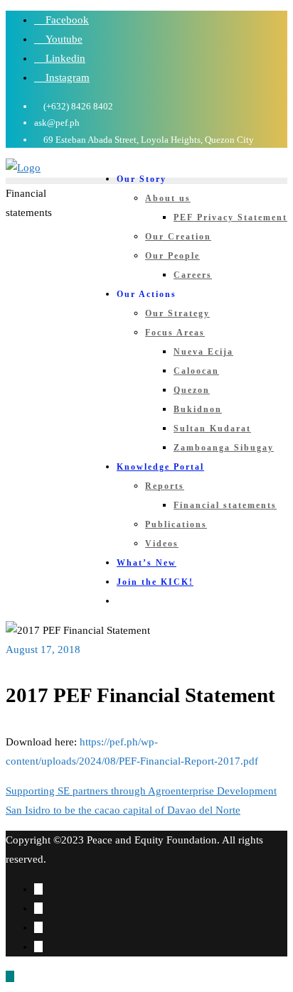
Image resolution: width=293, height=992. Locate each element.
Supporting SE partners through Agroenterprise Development (141, 791)
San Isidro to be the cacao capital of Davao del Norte (123, 810)
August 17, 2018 (43, 649)
